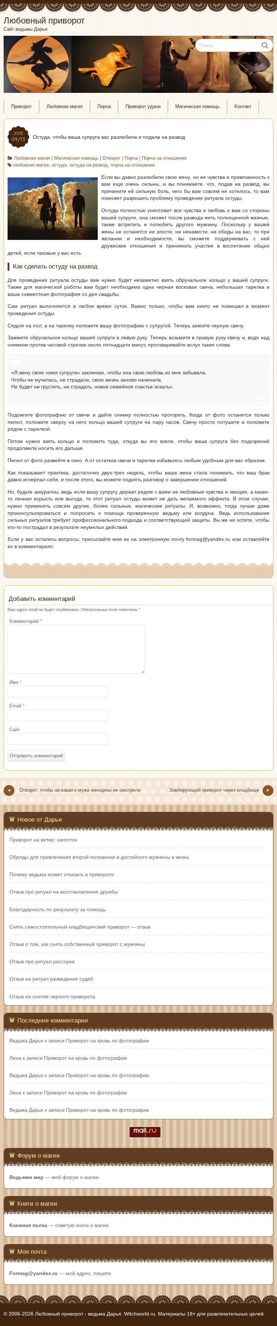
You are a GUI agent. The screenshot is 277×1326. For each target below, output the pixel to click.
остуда (59, 165)
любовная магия (31, 165)
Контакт (242, 106)
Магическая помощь (197, 106)
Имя (15, 682)
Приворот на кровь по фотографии (107, 1040)
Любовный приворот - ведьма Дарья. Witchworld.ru (95, 1314)
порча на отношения (133, 165)
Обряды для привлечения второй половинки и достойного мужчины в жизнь (99, 857)
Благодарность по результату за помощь (57, 909)
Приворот (21, 106)
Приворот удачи (143, 106)
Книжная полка (28, 1225)
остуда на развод (89, 165)
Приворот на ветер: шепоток (43, 840)
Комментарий (25, 621)
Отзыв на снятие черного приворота (52, 996)
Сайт (14, 729)
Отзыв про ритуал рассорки (42, 961)
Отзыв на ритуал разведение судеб (51, 979)
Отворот (111, 158)
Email (17, 706)
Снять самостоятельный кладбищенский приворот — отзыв (79, 927)
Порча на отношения (164, 158)
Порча (104, 106)
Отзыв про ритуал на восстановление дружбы (63, 892)
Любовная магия (65, 106)
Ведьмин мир (26, 1177)
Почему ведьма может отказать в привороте (61, 874)
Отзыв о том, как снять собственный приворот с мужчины (77, 944)
